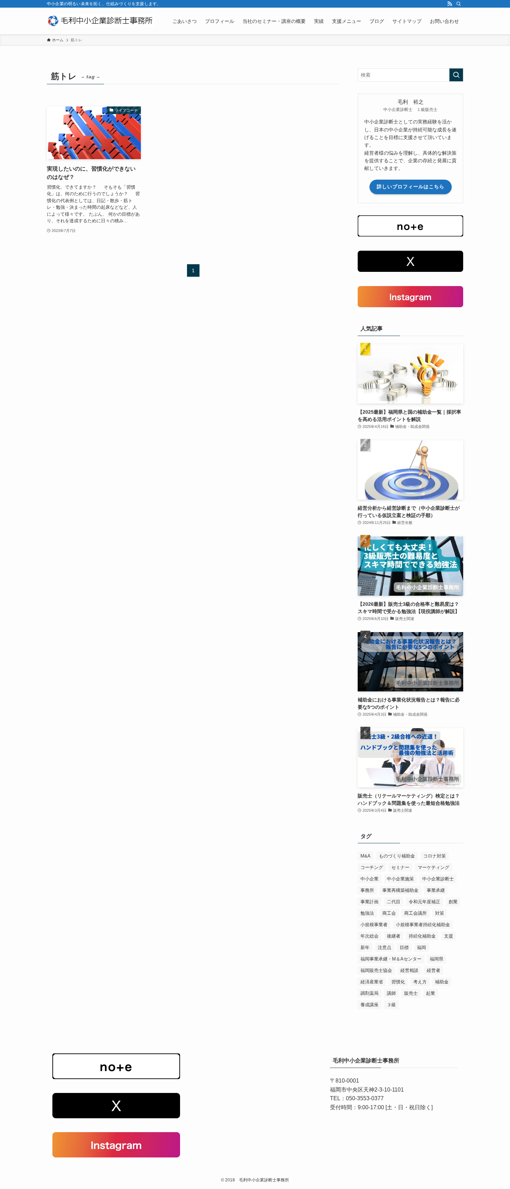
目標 (404, 947)
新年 (364, 947)
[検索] (458, 4)
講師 (391, 993)
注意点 (384, 947)
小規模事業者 (374, 924)
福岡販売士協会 (376, 970)
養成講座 (369, 1004)
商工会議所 (415, 913)
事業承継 (436, 890)
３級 (391, 1004)
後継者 (393, 936)
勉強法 (367, 913)
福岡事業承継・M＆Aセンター (391, 959)
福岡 (421, 947)
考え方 (420, 981)
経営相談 (409, 970)
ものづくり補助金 (397, 856)
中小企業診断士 (438, 878)
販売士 (411, 993)
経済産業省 (371, 981)
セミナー (400, 867)
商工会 (389, 913)
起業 (430, 993)
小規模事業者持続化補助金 (423, 924)
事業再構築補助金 (400, 890)
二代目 (393, 901)
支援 (448, 936)
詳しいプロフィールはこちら (410, 186)
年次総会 (369, 936)
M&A (365, 856)
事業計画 (369, 901)
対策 (439, 913)
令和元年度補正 (424, 901)
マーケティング (433, 867)
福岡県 (436, 959)
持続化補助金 (422, 936)
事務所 (367, 890)
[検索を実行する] (456, 74)
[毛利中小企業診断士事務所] (100, 21)
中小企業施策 (400, 878)
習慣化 (398, 981)
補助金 (442, 981)
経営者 (433, 970)
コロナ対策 (434, 856)
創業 (453, 901)
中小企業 (369, 878)
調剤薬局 (369, 993)
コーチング (371, 867)
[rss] (449, 4)
